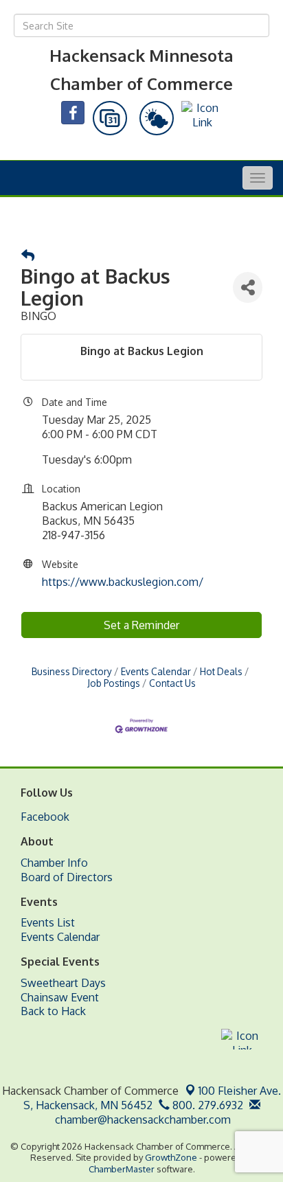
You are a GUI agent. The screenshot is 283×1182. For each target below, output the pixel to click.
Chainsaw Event (60, 997)
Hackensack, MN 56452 (152, 1098)
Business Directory (72, 671)
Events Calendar (156, 671)
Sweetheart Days (63, 983)
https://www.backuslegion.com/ (122, 582)
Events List (48, 922)
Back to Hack (53, 1011)
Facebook (45, 816)
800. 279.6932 (206, 1105)
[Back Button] (27, 255)
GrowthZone (171, 1157)
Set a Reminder (141, 625)
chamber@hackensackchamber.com (141, 1119)
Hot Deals (221, 671)
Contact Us (172, 683)
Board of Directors (67, 877)
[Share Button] (247, 287)
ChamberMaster (122, 1168)
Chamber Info (54, 863)
